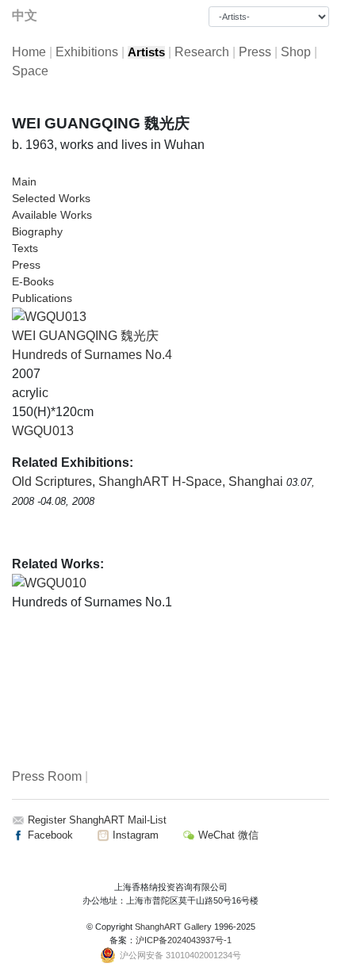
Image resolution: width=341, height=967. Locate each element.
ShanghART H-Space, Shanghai (192, 481)
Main (24, 181)
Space (30, 71)
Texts (25, 248)
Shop (296, 52)
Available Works (52, 214)
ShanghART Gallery (173, 926)
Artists (146, 52)
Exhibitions (87, 52)
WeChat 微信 (227, 835)
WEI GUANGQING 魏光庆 (85, 335)
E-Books (33, 281)
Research (201, 52)
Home (29, 52)
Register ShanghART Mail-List (97, 820)
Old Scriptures (52, 481)
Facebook (49, 835)
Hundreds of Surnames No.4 (92, 354)
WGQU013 (43, 431)
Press (255, 52)
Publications (42, 298)
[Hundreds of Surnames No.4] (49, 316)
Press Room (47, 776)
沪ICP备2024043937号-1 (184, 940)
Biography (37, 231)
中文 (24, 15)
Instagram (134, 835)
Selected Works (51, 198)
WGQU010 (55, 583)
